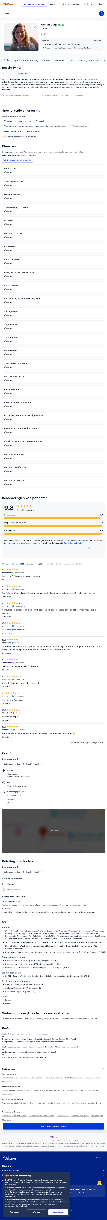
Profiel (7, 60)
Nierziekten (93, 1090)
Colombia (84, 1189)
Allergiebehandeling (50, 1090)
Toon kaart (53, 831)
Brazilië (82, 1193)
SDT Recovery (63, 1116)
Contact (72, 60)
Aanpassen (15, 1212)
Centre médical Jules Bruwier (41, 1116)
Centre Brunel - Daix (80, 1116)
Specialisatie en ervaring (26, 60)
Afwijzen (36, 1212)
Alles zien (97, 40)
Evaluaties (59, 60)
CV (104, 60)
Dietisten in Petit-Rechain (31, 1078)
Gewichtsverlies (33, 1090)
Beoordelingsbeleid (73, 543)
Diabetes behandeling (58, 1103)
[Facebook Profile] (8, 803)
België (71, 1189)
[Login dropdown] (88, 4)
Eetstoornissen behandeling (74, 1090)
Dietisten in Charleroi (54, 1078)
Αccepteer (58, 1212)
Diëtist (44, 28)
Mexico (77, 1189)
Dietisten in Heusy (93, 1078)
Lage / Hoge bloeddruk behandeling (85, 1103)
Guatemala (74, 1193)
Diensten (46, 60)
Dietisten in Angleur (74, 1078)
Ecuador (92, 1189)
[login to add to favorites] (34, 27)
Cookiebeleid (22, 1206)
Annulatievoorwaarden (84, 912)
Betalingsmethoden (89, 60)
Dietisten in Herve (10, 1078)
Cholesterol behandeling (12, 1090)
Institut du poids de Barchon (14, 1116)
